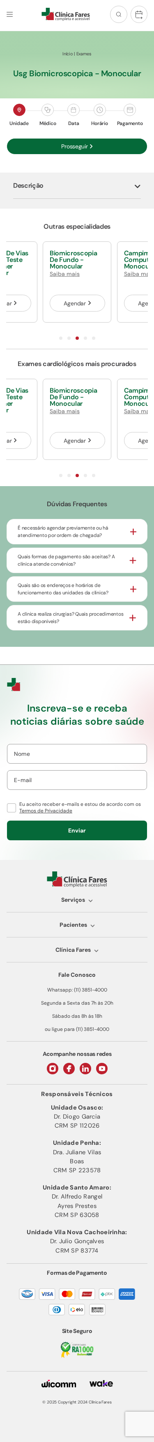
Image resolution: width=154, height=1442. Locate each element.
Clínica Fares (73, 949)
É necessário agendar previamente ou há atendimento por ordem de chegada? (63, 532)
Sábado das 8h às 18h (77, 1016)
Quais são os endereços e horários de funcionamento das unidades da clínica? (63, 589)
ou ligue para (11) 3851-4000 (77, 1029)
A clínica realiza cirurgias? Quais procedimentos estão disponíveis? (70, 618)
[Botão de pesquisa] (118, 14)
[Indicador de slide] (61, 338)
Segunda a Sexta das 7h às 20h (77, 1003)
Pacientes (73, 924)
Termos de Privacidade (45, 810)
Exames (84, 54)
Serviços (73, 899)
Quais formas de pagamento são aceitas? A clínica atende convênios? (66, 560)
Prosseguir (74, 146)
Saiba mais (65, 273)
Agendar (75, 303)
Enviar (77, 830)
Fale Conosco (77, 974)
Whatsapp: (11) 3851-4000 (77, 990)
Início (67, 54)
